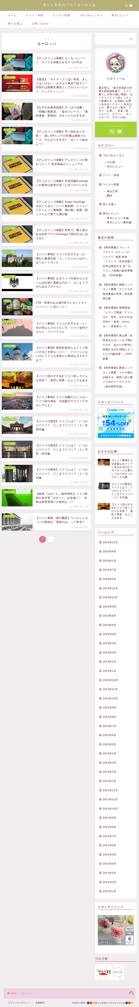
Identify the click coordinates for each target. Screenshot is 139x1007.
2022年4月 (109, 753)
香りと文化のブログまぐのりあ (69, 5)
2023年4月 (109, 643)
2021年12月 (110, 790)
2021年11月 (110, 799)
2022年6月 (109, 735)
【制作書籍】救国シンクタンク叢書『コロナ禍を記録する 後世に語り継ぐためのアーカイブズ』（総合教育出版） (118, 377)
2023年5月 (109, 634)
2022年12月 (110, 680)
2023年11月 (110, 597)
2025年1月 (109, 560)
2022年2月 (109, 771)
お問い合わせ (40, 23)
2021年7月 (109, 836)
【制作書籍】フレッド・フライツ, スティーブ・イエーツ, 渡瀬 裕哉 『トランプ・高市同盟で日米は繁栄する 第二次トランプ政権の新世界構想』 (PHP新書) (118, 261)
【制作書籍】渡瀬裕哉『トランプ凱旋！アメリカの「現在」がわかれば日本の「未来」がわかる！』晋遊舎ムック (118, 317)
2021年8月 (109, 827)
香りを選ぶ (15, 23)
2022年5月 (109, 744)
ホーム (12, 15)
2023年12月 (110, 588)
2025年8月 (109, 551)
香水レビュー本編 (118, 218)
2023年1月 (109, 671)
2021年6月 (109, 845)
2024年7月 (109, 569)
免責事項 (40, 1003)
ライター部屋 (61, 15)
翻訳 (109, 195)
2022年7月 (109, 726)
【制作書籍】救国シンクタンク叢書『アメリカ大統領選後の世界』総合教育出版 (118, 291)
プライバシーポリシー (19, 1003)
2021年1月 (109, 891)
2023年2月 (109, 661)
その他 (111, 162)
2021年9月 (109, 817)
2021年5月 (109, 854)
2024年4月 (109, 579)
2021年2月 (109, 882)
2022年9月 (109, 707)
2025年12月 (110, 542)
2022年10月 (110, 698)
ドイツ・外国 (34, 15)
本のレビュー (115, 166)
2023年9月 (109, 606)
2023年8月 (109, 615)
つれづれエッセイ (90, 15)
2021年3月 (109, 873)
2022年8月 (109, 717)
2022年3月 (109, 762)
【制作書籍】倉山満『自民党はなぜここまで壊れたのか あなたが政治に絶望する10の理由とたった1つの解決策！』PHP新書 (118, 347)
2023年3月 (109, 652)
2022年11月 (110, 689)
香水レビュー (120, 15)
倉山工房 (112, 191)
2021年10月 (110, 808)
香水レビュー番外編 (119, 222)
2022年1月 (109, 781)
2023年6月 (109, 625)
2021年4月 (109, 863)
